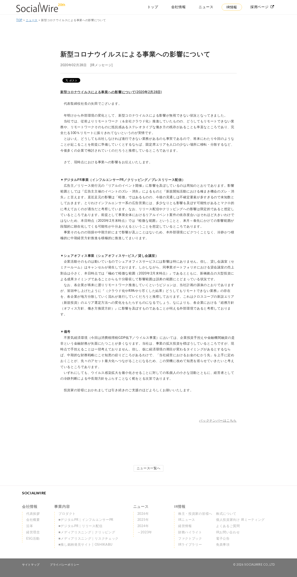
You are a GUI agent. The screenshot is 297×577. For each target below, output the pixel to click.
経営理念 (33, 532)
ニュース (32, 20)
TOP (19, 20)
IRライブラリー (190, 544)
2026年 (143, 513)
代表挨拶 (33, 513)
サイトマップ (31, 564)
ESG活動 (33, 538)
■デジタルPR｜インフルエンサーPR (85, 520)
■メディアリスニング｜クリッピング (86, 532)
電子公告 (223, 538)
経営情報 (185, 526)
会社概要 (33, 520)
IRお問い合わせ (228, 532)
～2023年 (144, 532)
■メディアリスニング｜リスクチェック (88, 538)
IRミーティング (240, 520)
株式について (226, 513)
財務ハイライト (190, 532)
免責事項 (223, 544)
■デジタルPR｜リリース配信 (80, 526)
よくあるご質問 (228, 526)
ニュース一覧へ (149, 468)
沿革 (29, 526)
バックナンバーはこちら (218, 420)
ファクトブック (190, 538)
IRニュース (186, 520)
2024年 (143, 526)
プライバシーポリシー (64, 564)
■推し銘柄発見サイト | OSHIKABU (85, 544)
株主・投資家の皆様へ (195, 513)
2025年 (143, 520)
